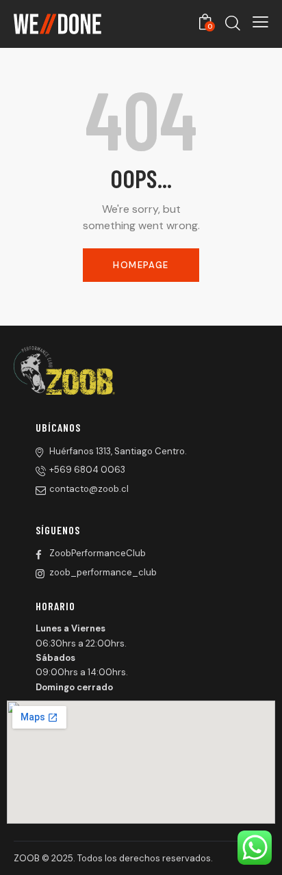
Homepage (140, 265)
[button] (260, 22)
